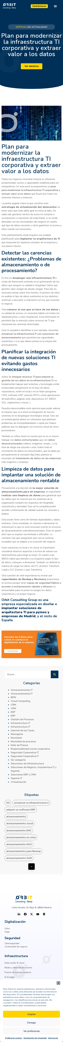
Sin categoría (18, 760)
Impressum (53, 1038)
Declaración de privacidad (35, 1038)
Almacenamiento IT (22, 690)
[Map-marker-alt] (44, 914)
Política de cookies (13, 1038)
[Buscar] (54, 674)
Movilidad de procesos (23, 741)
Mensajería (17, 734)
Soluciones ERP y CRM (23, 774)
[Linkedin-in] (19, 914)
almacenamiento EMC (18, 830)
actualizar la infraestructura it (31, 802)
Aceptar (31, 1014)
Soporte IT (16, 778)
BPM (13, 697)
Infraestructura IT (20, 723)
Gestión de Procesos (22, 719)
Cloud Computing (20, 701)
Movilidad (16, 738)
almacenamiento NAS (19, 844)
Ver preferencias (31, 1031)
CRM (13, 704)
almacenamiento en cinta (21, 837)
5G (8, 802)
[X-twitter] (31, 914)
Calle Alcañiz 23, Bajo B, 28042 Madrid (31, 907)
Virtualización (18, 782)
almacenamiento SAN (19, 858)
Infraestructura (16, 956)
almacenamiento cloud (19, 823)
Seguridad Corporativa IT (25, 752)
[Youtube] (38, 914)
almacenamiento (16, 816)
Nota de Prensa (19, 745)
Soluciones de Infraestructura (27, 763)
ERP (13, 712)
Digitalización (15, 921)
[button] (58, 983)
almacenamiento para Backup (23, 851)
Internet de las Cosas (22, 730)
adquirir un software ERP (20, 809)
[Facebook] (25, 914)
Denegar (31, 1022)
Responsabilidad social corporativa (30, 749)
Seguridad (12, 938)
